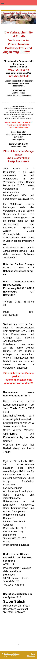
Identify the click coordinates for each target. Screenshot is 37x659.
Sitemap (16, 654)
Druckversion (8, 654)
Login (33, 654)
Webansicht (31, 656)
